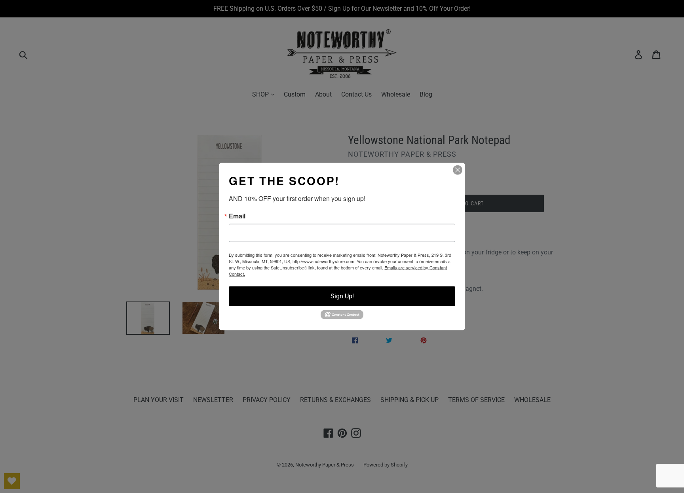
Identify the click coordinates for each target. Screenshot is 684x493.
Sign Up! (342, 296)
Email (237, 216)
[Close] (457, 170)
